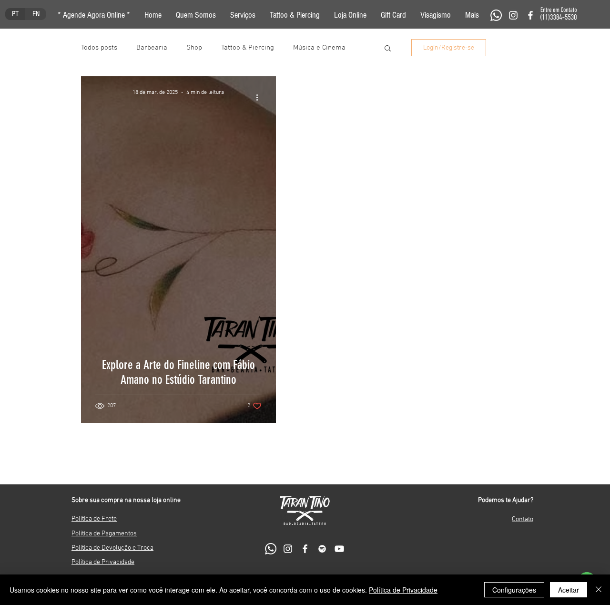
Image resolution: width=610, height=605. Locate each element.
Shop (194, 47)
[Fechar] (598, 589)
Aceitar (568, 590)
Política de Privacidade (403, 590)
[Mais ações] (260, 97)
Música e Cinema (319, 47)
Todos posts (99, 47)
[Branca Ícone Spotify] (322, 548)
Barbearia (151, 47)
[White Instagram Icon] (513, 15)
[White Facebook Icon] (530, 15)
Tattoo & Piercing (247, 47)
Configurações (514, 590)
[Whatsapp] (496, 15)
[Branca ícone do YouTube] (339, 548)
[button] (472, 15)
